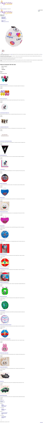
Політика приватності (4, 405)
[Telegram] (1, 401)
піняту (11, 54)
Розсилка (3, 417)
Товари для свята (4, 17)
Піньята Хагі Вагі (2, 197)
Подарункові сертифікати (4, 412)
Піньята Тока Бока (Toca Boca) (4, 211)
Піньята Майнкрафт (2, 310)
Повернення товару (4, 409)
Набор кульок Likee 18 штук (3, 98)
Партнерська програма (4, 413)
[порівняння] (2, 102)
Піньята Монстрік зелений (3, 296)
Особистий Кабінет (4, 416)
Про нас (2, 404)
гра (41, 54)
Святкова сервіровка (4, 18)
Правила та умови (4, 406)
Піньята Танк (2, 381)
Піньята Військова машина (3, 395)
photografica (41, 422)
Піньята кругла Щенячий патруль (4, 282)
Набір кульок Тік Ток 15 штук (4, 84)
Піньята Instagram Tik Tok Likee (5, 21)
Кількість (1, 71)
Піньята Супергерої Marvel (3, 183)
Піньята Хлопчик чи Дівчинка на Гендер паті (5, 324)
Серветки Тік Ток (2, 169)
